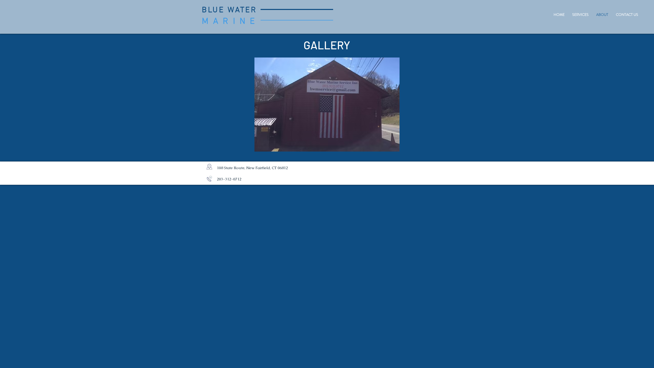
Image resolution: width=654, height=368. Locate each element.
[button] (327, 104)
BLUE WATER (229, 10)
